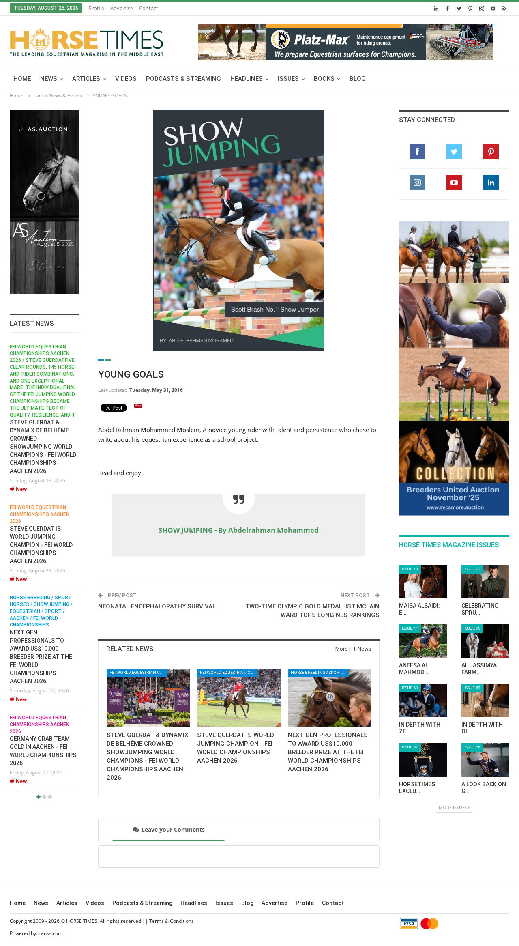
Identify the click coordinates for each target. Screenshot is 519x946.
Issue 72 (472, 569)
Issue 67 (410, 747)
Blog (358, 78)
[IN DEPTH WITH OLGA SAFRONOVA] (485, 701)
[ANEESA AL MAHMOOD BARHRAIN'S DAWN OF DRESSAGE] (423, 641)
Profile (96, 8)
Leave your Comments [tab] (173, 829)
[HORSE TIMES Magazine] (86, 40)
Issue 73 (410, 569)
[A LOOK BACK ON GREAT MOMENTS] (485, 760)
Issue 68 (472, 688)
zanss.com (50, 933)
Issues (288, 78)
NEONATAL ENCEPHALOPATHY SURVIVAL (157, 606)
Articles (86, 78)
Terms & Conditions (171, 921)
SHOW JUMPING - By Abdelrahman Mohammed (239, 530)
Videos (126, 78)
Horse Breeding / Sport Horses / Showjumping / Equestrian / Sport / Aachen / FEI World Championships (41, 611)
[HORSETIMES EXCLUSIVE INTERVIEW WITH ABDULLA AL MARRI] (423, 760)
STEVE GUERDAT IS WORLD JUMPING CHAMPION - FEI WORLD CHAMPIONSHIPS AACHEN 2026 (41, 544)
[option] (44, 567)
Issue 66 (472, 747)
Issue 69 (410, 688)
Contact (148, 8)
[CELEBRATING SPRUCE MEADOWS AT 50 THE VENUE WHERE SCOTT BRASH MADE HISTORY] (485, 582)
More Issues (453, 807)
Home (22, 78)
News (48, 78)
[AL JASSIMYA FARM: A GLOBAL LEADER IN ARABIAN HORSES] (485, 641)
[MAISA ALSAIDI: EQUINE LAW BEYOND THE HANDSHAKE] (423, 582)
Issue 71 (410, 628)
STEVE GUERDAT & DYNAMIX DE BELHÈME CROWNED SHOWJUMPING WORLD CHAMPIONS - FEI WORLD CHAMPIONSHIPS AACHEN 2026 (43, 446)
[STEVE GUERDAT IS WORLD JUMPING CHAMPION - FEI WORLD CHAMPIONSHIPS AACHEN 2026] (238, 698)
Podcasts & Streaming (183, 78)
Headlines (246, 78)
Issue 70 (472, 628)
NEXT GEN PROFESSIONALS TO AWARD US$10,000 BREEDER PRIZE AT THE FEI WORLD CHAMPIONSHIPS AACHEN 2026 (41, 656)
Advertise (121, 8)
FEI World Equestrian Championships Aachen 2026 (39, 514)
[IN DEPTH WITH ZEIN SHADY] (423, 701)
